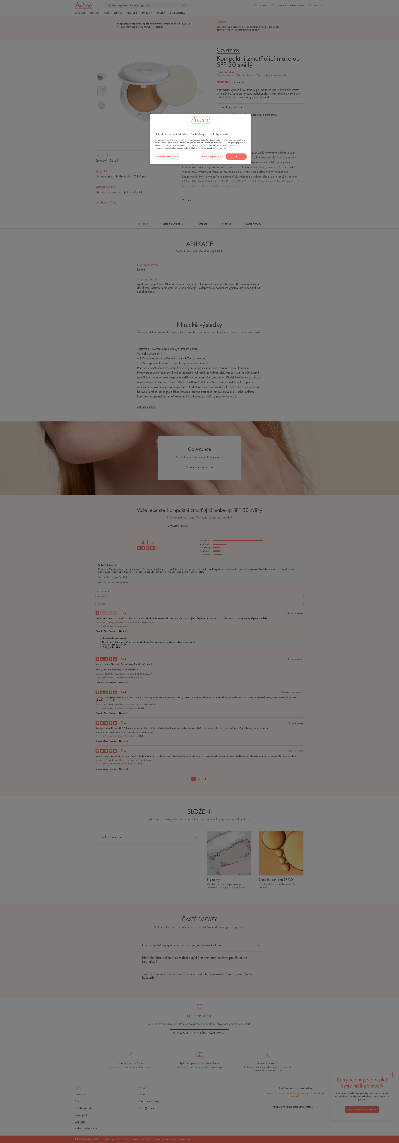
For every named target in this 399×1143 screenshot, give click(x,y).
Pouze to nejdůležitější (211, 157)
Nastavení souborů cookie (167, 157)
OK (236, 157)
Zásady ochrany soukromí (217, 148)
